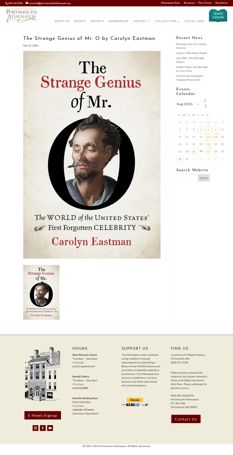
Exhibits (97, 21)
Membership (119, 21)
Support (140, 21)
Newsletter (221, 3)
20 (208, 144)
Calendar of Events (83, 409)
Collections (165, 21)
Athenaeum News (170, 3)
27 (208, 151)
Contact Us (186, 419)
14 (215, 137)
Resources (189, 3)
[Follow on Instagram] (35, 428)
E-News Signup (42, 415)
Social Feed (194, 21)
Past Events (205, 3)
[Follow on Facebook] (43, 428)
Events (80, 21)
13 (208, 137)
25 (193, 151)
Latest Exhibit (80, 387)
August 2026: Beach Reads (191, 52)
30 (208, 122)
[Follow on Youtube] (50, 428)
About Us (62, 21)
